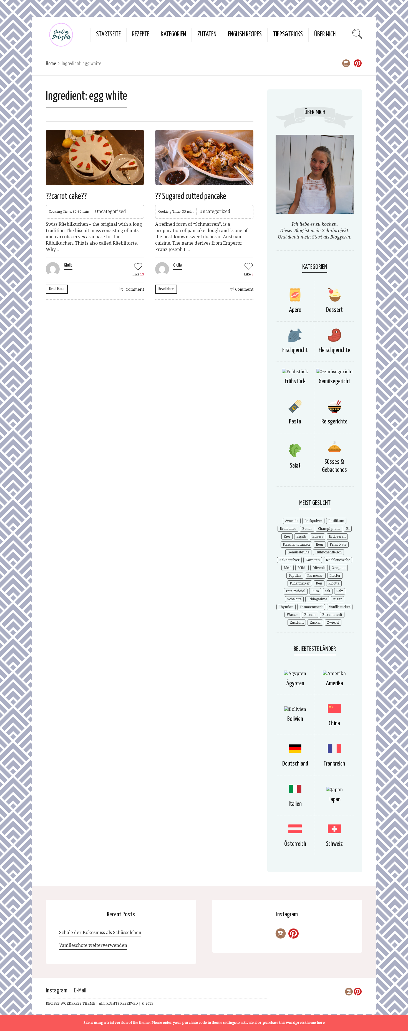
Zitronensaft (332, 615)
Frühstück (295, 381)
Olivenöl (319, 568)
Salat (295, 466)
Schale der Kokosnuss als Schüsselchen (100, 932)
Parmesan (315, 576)
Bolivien (295, 719)
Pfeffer (335, 576)
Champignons (329, 529)
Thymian (286, 607)
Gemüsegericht (334, 381)
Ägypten (295, 683)
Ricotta (333, 583)
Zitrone (310, 615)
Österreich (295, 844)
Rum (315, 591)
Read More (56, 289)
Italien (295, 804)
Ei (347, 529)
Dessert (334, 310)
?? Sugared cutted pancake (190, 196)
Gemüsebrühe (298, 552)
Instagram (56, 990)
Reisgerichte (334, 421)
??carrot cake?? (66, 196)
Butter (307, 529)
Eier (287, 536)
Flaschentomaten (296, 544)
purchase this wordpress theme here (294, 1022)
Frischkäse (338, 544)
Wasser (292, 615)
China (334, 723)
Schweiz (334, 844)
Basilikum (336, 521)
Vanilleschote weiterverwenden (93, 945)
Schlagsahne (317, 599)
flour (320, 544)
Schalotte (294, 599)
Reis (319, 583)
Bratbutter (288, 529)
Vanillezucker (339, 607)
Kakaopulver (289, 560)
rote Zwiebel (295, 591)
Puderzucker (300, 583)
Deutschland (295, 764)
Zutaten (206, 34)
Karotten (313, 560)
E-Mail (80, 990)
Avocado (291, 521)
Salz (339, 591)
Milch (302, 568)
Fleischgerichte (334, 350)
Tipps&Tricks (288, 34)
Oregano (339, 568)
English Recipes (245, 34)
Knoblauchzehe (338, 560)
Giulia (68, 265)
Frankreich (334, 764)
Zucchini (297, 622)
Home (51, 63)
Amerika (334, 683)
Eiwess (317, 536)
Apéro (295, 310)
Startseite (108, 34)
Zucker (315, 622)
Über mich (325, 34)
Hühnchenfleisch (328, 552)
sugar (337, 599)
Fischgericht (295, 350)
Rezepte (140, 34)
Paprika (295, 576)
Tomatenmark (311, 607)
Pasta (295, 421)
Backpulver (313, 521)
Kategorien (173, 34)
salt (327, 591)
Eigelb (301, 536)
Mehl (287, 568)
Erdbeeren (337, 536)
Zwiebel (333, 622)
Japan (334, 799)
